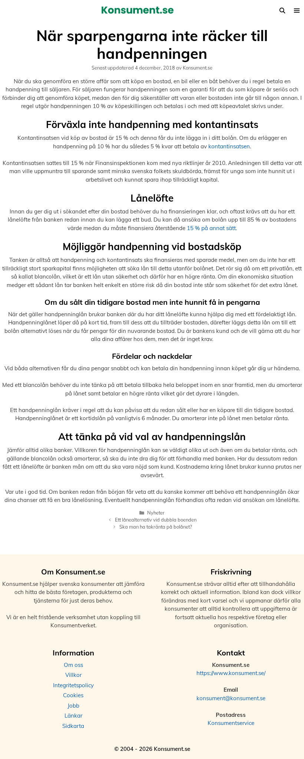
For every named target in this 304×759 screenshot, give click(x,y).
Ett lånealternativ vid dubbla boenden (155, 520)
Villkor (73, 674)
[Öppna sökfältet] (282, 11)
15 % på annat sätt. (212, 228)
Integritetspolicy (73, 685)
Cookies (73, 695)
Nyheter (156, 513)
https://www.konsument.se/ (230, 673)
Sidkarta (73, 725)
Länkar (73, 715)
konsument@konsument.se (230, 698)
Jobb (73, 705)
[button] (297, 11)
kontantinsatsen (229, 146)
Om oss (73, 664)
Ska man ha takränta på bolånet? (155, 527)
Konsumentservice (231, 722)
